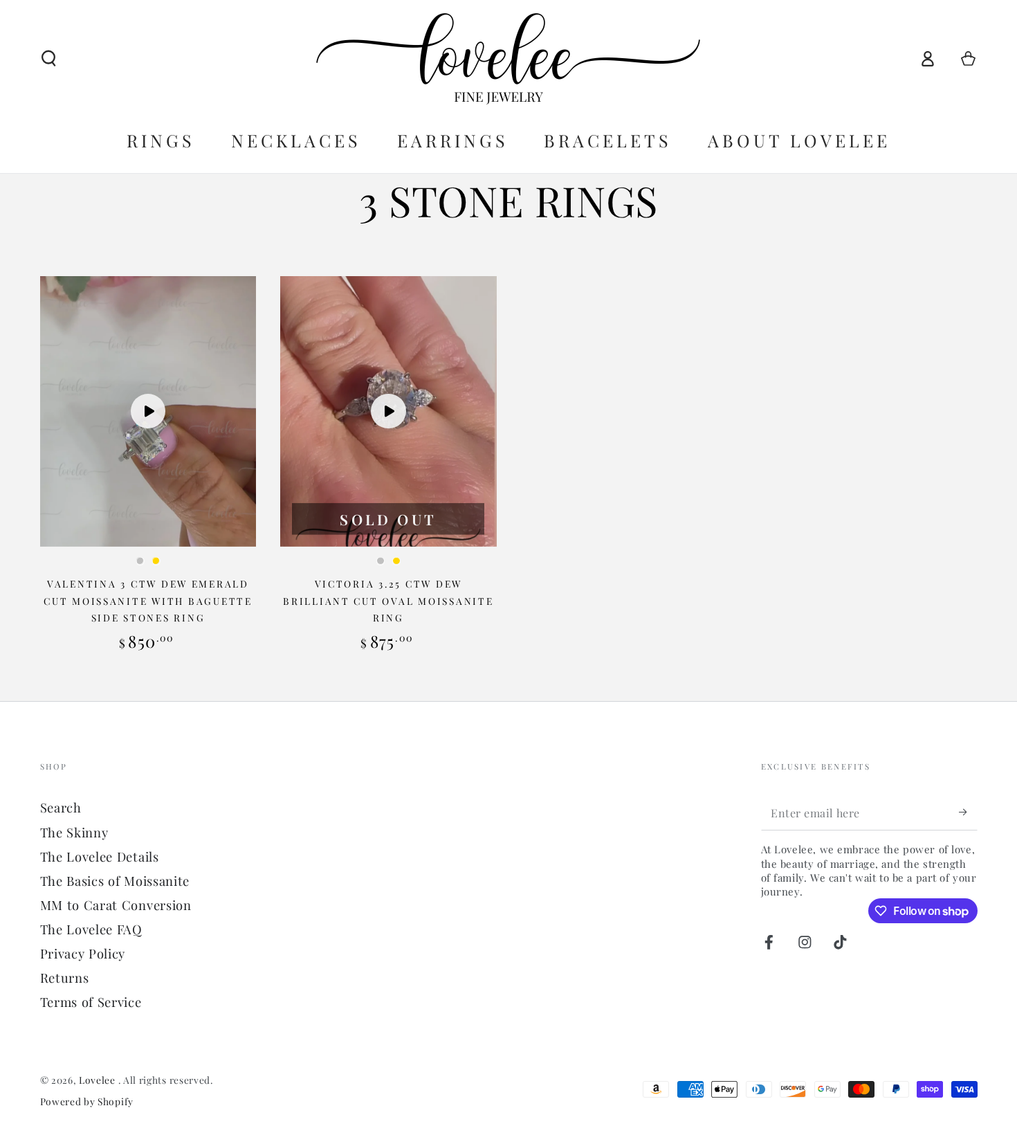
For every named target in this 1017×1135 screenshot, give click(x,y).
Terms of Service (91, 1001)
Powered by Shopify (87, 1101)
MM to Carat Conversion (116, 905)
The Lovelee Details (99, 856)
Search (61, 807)
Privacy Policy (83, 953)
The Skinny (74, 832)
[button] (48, 58)
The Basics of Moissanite (115, 880)
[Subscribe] (968, 812)
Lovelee (98, 1079)
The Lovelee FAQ (91, 929)
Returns (64, 977)
